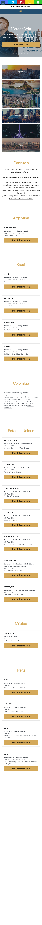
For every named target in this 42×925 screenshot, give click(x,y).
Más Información (21, 240)
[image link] (21, 11)
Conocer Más (21, 45)
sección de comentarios (21, 399)
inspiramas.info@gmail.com (21, 198)
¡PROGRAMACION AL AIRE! (21, 6)
